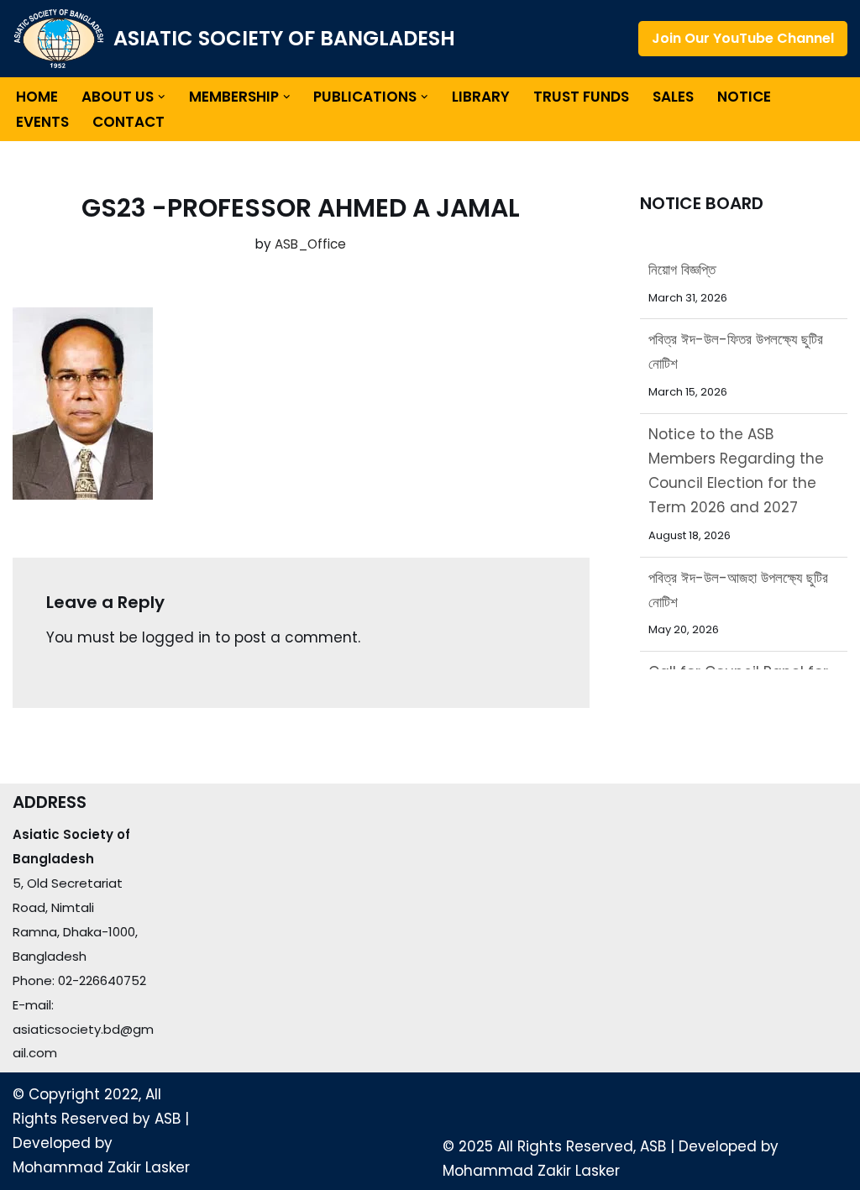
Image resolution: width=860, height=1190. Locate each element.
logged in (176, 637)
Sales (673, 96)
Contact (128, 122)
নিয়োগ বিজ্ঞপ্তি (682, 269)
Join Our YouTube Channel (743, 38)
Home (37, 96)
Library (481, 96)
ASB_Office (310, 244)
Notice (744, 96)
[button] (161, 97)
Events (42, 122)
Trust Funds (581, 96)
